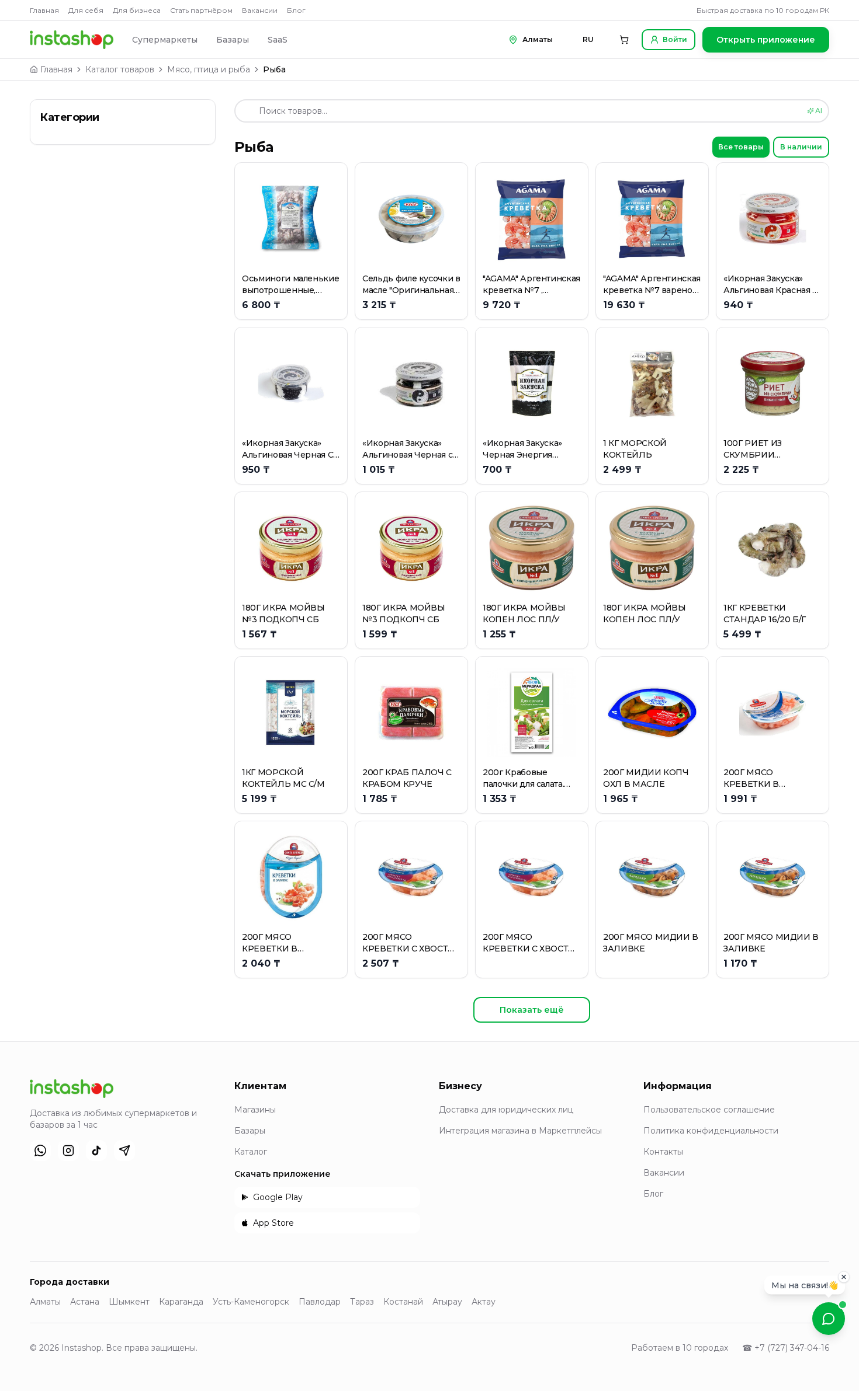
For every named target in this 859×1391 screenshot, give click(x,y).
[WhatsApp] (40, 1150)
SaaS (278, 39)
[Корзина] (624, 39)
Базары (232, 39)
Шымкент (129, 1301)
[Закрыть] (844, 1277)
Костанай (403, 1301)
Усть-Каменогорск (251, 1301)
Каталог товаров (119, 69)
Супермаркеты (165, 39)
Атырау (447, 1301)
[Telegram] (124, 1150)
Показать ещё (532, 1010)
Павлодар (320, 1301)
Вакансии (260, 10)
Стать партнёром (201, 10)
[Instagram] (68, 1150)
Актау (484, 1301)
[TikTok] (96, 1150)
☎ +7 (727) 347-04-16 (785, 1348)
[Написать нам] (828, 1318)
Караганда (181, 1301)
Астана (84, 1301)
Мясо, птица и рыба (208, 69)
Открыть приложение (765, 39)
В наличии (801, 146)
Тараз (362, 1301)
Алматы (45, 1301)
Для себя (85, 10)
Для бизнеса (137, 10)
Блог (296, 10)
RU (588, 39)
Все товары (741, 146)
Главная (44, 10)
